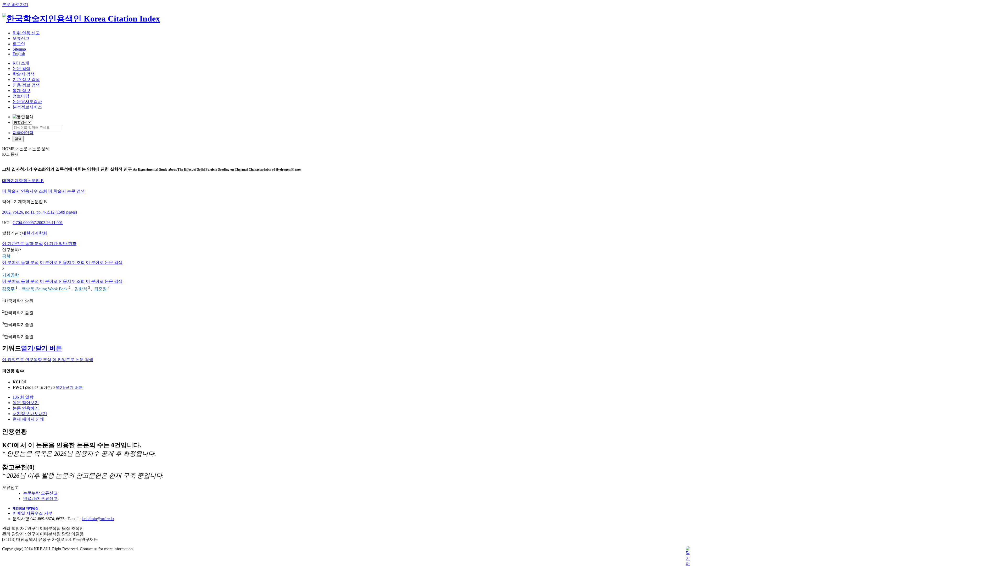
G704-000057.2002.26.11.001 (38, 222)
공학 (6, 256)
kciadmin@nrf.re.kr (98, 518)
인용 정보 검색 (26, 85)
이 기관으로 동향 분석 (22, 243)
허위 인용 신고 (26, 33)
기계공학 (10, 275)
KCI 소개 (21, 63)
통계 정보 (21, 90)
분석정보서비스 (27, 107)
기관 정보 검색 (26, 79)
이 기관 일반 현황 (60, 243)
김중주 (9, 289)
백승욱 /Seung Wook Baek (45, 289)
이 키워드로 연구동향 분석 (26, 359)
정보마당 (21, 96)
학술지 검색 (24, 74)
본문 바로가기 (15, 4)
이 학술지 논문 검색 (66, 191)
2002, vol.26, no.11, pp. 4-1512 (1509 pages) (39, 212)
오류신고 (21, 38)
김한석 (81, 289)
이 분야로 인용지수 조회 (62, 262)
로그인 (19, 44)
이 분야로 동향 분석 (20, 262)
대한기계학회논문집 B (23, 180)
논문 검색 (21, 68)
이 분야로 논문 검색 (104, 262)
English (19, 54)
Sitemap (19, 49)
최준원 (101, 289)
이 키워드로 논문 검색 (72, 359)
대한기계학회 (34, 233)
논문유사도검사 (27, 101)
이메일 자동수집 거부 (32, 513)
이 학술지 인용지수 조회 (24, 191)
